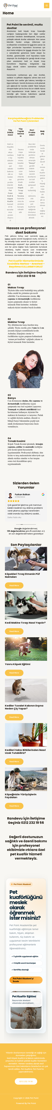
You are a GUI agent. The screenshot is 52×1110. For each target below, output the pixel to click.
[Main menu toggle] (46, 5)
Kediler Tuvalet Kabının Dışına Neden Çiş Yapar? (24, 707)
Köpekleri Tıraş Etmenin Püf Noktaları (22, 575)
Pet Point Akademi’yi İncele (23, 980)
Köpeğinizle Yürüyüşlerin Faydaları (20, 796)
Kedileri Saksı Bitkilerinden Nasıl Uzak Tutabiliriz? (25, 751)
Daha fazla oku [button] (14, 517)
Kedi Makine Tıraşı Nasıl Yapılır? (25, 622)
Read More (14, 585)
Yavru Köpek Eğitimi (17, 664)
